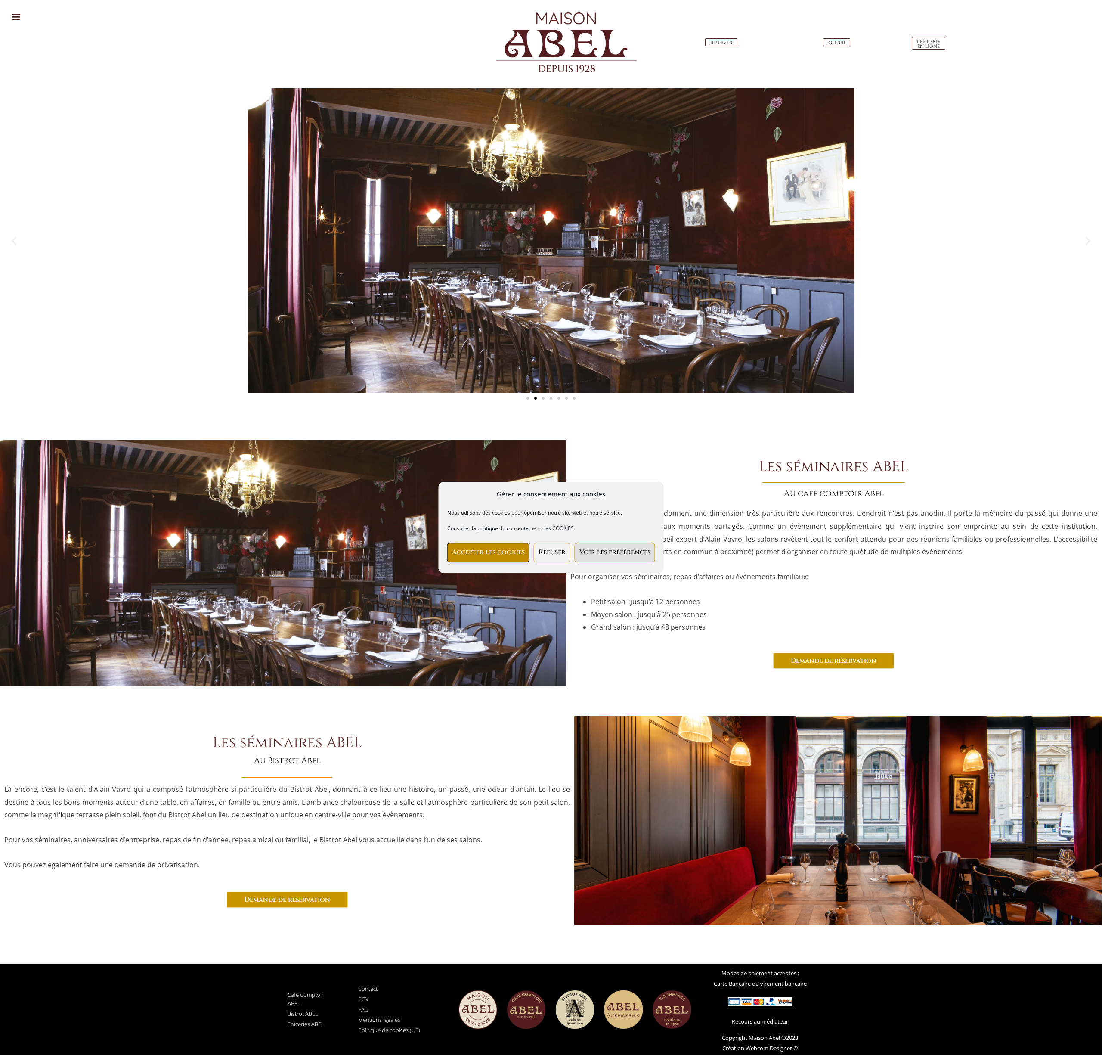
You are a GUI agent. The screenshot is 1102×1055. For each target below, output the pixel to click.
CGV (363, 999)
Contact (368, 989)
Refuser (552, 552)
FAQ (363, 1009)
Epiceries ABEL (306, 1024)
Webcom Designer (768, 1048)
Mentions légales (379, 1020)
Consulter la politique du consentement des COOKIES (510, 528)
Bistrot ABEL (303, 1014)
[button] (16, 16)
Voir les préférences (614, 552)
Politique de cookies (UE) (389, 1030)
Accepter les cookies (488, 552)
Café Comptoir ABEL (306, 999)
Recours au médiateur (760, 1021)
